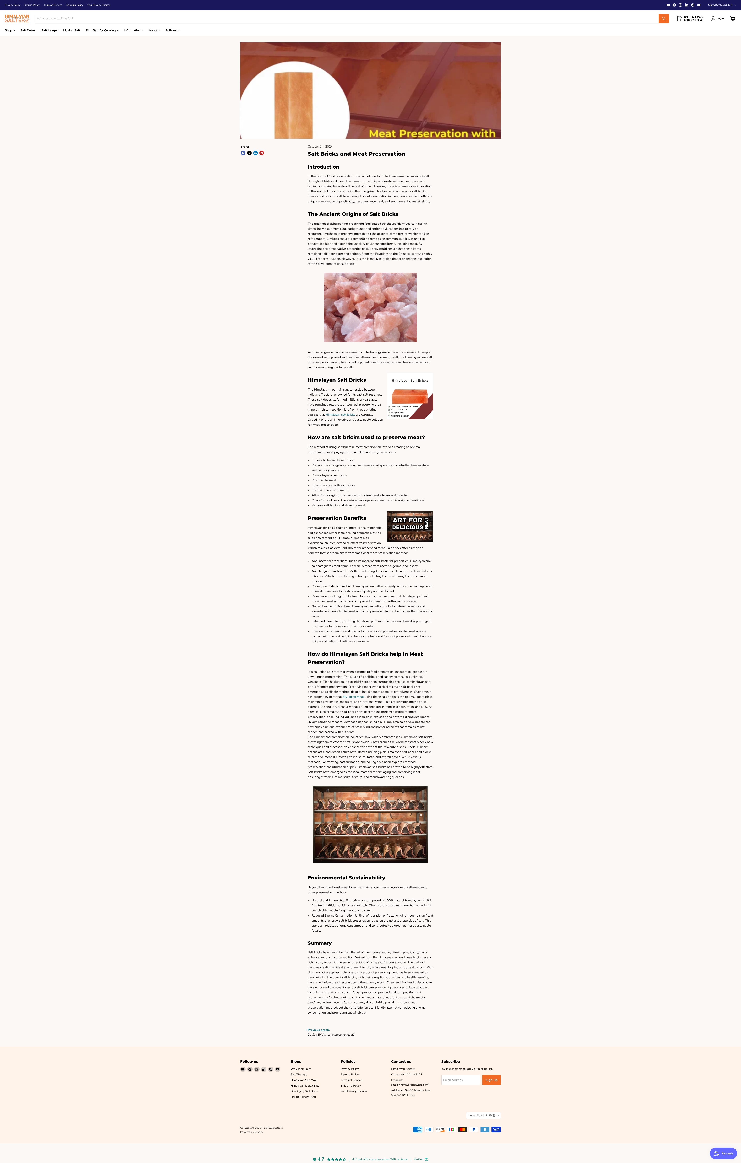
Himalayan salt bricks (340, 415)
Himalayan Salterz (403, 1069)
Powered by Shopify (251, 1132)
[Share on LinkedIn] (255, 153)
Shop (9, 30)
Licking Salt (71, 30)
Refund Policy (32, 5)
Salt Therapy (299, 1074)
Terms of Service (53, 5)
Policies (171, 30)
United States (720, 5)
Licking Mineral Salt (303, 1097)
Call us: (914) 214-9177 (406, 1074)
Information (132, 30)
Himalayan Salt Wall (304, 1080)
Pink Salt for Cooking (101, 30)
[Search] (664, 18)
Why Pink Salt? (301, 1069)
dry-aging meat (353, 697)
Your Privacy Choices (98, 5)
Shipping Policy (74, 5)
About (153, 30)
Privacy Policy (12, 5)
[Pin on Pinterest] (261, 153)
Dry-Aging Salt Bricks (305, 1091)
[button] (718, 18)
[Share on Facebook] (243, 153)
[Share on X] (249, 153)
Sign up (491, 1080)
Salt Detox (28, 30)
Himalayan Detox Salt (305, 1086)
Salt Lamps (49, 30)
